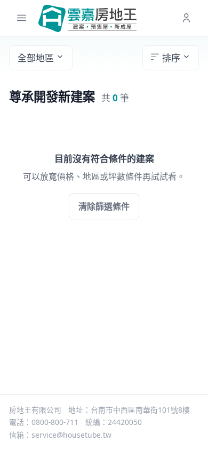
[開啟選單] (21, 18)
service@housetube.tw (71, 435)
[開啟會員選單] (186, 18)
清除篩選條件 (104, 206)
